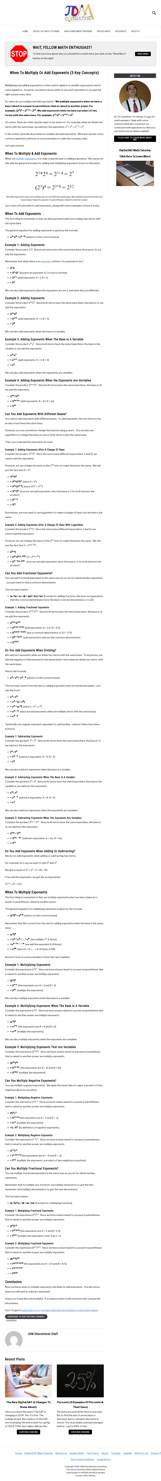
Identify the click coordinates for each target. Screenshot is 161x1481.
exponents (30, 158)
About (134, 31)
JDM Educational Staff (43, 1334)
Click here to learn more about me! (135, 138)
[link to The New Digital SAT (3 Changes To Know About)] (28, 1380)
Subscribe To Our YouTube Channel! (26, 1316)
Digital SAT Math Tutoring (46, 31)
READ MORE (142, 54)
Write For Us (141, 1453)
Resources (120, 31)
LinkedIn (127, 1453)
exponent (46, 261)
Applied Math (103, 31)
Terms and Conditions (82, 1459)
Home (25, 31)
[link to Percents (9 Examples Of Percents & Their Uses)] (80, 1380)
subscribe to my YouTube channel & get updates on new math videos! (60, 1310)
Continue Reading (28, 1432)
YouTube (115, 1453)
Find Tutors (93, 1453)
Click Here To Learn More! (135, 156)
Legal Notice (104, 1459)
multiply (20, 158)
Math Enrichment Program (78, 31)
